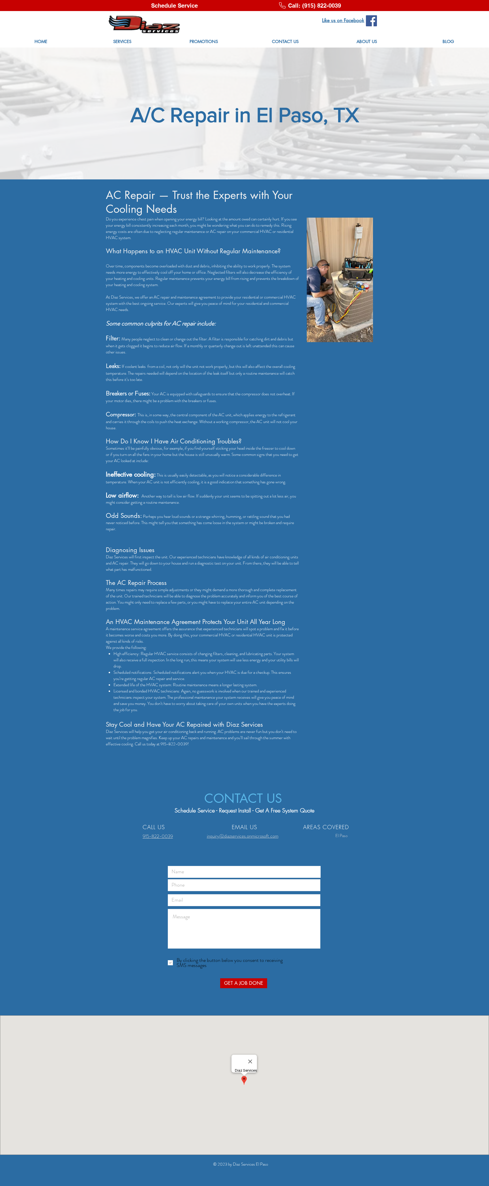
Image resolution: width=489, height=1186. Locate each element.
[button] (174, 5)
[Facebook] (371, 20)
